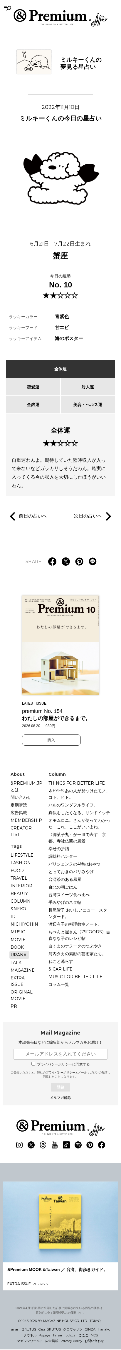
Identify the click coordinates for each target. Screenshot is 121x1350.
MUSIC (18, 932)
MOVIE (18, 939)
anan (15, 1329)
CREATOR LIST (21, 831)
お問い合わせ (94, 1341)
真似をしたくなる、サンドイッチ (79, 812)
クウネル (29, 1335)
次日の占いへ (88, 515)
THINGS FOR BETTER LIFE (76, 783)
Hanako (104, 1329)
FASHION (21, 862)
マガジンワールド (30, 1341)
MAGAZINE (23, 970)
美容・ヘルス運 (87, 404)
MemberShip (26, 820)
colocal (71, 1335)
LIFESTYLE (22, 855)
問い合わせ (21, 797)
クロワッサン (73, 1329)
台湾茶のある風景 (64, 879)
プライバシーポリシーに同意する (63, 1064)
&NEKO (18, 909)
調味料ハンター (62, 856)
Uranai (19, 955)
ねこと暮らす (60, 961)
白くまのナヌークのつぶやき (75, 946)
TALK (16, 962)
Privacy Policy (71, 1341)
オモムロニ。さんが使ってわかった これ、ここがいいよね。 (79, 823)
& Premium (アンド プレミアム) (60, 18)
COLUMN (21, 901)
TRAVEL (19, 878)
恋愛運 (33, 387)
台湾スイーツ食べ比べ (69, 894)
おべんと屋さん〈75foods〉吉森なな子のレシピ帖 (79, 935)
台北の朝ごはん (62, 887)
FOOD (17, 870)
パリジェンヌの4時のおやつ (74, 864)
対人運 (88, 387)
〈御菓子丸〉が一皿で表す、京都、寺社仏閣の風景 (77, 838)
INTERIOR (21, 885)
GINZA (90, 1329)
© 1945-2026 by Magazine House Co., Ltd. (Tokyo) (60, 1321)
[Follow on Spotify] (78, 1145)
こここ (83, 1335)
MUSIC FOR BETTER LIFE (75, 976)
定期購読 (19, 805)
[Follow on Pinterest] (90, 1145)
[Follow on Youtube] (54, 1145)
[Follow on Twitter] (31, 1145)
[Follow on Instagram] (19, 1145)
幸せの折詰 (58, 848)
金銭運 (33, 404)
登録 (60, 1087)
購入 (51, 740)
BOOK (17, 947)
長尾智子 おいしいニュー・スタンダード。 (77, 913)
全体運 (60, 369)
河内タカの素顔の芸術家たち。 (77, 953)
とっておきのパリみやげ (71, 871)
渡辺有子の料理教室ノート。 (75, 924)
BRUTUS (29, 1329)
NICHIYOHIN (24, 924)
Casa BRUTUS (49, 1329)
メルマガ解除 (60, 1098)
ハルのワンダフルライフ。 (73, 805)
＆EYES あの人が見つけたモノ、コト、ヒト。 (79, 794)
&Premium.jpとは (26, 786)
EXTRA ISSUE (18, 981)
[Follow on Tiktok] (66, 1145)
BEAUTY (19, 893)
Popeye (44, 1335)
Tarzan (58, 1335)
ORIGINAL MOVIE (22, 995)
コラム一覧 (58, 984)
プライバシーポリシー (60, 1072)
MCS (94, 1335)
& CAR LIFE (60, 969)
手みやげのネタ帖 (64, 902)
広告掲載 (19, 812)
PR (14, 1006)
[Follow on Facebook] (101, 1145)
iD (13, 916)
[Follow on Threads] (43, 1145)
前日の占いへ (33, 515)
